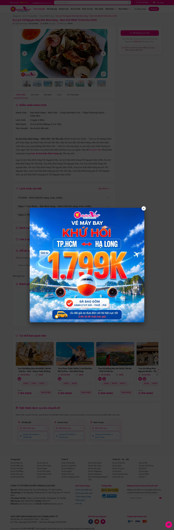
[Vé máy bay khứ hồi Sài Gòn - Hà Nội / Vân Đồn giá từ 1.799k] (87, 265)
